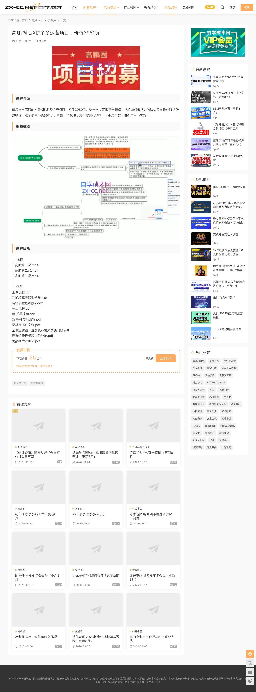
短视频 (78, 569)
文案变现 (212, 418)
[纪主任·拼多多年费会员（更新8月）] (38, 548)
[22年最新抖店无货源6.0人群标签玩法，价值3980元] (201, 254)
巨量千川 (212, 411)
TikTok (196, 375)
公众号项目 (199, 440)
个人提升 (197, 368)
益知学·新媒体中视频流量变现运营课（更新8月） (95, 455)
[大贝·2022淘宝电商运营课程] (201, 317)
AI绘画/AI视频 (228, 368)
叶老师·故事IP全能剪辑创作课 (36, 637)
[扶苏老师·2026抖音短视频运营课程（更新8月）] (96, 610)
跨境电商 (236, 404)
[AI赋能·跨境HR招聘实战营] (201, 160)
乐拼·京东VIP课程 (224, 297)
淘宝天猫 (212, 368)
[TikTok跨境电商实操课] (201, 333)
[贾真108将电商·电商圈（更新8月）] (153, 425)
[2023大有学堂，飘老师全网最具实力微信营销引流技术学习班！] (201, 207)
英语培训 (226, 418)
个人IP (227, 396)
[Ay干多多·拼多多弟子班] (96, 487)
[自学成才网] (33, 7)
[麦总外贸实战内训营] (201, 238)
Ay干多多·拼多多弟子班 (89, 514)
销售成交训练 (227, 425)
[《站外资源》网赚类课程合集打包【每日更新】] (38, 425)
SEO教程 (226, 411)
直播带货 (214, 360)
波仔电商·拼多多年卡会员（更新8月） (152, 577)
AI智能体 (22, 447)
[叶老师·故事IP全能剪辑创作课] (38, 610)
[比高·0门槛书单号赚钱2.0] (201, 191)
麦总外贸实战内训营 (225, 234)
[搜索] (222, 7)
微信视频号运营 (217, 404)
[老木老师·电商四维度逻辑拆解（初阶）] (153, 487)
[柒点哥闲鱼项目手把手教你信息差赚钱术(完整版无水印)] (201, 223)
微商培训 (210, 432)
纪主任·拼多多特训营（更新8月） (35, 516)
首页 (75, 7)
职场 (211, 440)
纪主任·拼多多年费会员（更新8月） (37, 577)
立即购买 (165, 358)
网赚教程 (89, 7)
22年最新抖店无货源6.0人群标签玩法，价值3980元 (228, 254)
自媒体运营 (199, 404)
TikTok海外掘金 (141, 447)
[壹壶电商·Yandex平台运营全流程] (201, 81)
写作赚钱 (224, 432)
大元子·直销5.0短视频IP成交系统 (95, 575)
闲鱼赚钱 (197, 418)
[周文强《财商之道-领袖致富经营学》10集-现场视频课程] (201, 270)
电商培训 (110, 7)
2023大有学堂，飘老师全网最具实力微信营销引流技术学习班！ (229, 206)
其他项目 (210, 375)
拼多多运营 (20, 383)
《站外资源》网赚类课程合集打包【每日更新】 (37, 455)
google (196, 432)
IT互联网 (130, 7)
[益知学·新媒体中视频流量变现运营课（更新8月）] (96, 425)
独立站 (196, 425)
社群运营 (226, 447)
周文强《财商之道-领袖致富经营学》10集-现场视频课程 (229, 269)
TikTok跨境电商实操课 (227, 329)
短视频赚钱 (37, 383)
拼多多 (42, 41)
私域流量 (214, 396)
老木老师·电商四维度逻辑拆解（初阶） (151, 516)
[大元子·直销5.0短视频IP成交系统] (96, 548)
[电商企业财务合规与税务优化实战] (153, 610)
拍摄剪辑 (197, 411)
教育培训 (150, 7)
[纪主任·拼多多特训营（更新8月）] (38, 487)
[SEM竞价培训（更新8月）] (201, 113)
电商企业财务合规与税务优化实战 (152, 639)
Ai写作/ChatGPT (216, 382)
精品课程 (170, 7)
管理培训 (224, 440)
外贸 (211, 389)
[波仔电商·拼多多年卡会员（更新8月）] (153, 548)
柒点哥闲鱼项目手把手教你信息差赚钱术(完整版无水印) (229, 222)
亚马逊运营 (199, 396)
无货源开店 (225, 375)
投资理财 (197, 447)
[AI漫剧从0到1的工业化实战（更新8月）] (201, 97)
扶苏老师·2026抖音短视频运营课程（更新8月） (95, 639)
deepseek (210, 425)
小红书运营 (230, 360)
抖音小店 (137, 508)
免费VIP (188, 7)
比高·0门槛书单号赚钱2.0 (229, 187)
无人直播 (212, 447)
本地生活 (224, 389)
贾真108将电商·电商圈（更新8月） (151, 455)
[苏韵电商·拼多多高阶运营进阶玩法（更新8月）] (201, 286)
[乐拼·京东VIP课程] (201, 302)
